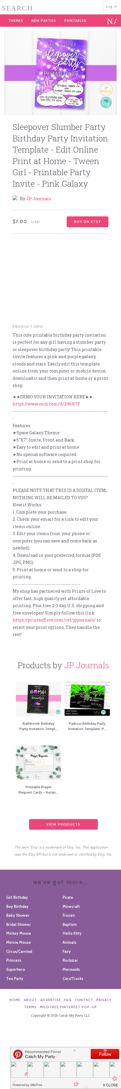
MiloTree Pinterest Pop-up (68, 1007)
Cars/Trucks (73, 978)
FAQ (68, 1000)
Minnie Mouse (18, 942)
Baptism (70, 924)
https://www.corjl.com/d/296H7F (46, 404)
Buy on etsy (87, 221)
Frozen (69, 915)
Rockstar (70, 960)
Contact (84, 1000)
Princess (13, 960)
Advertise (50, 1000)
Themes (16, 21)
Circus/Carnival (19, 951)
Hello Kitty (72, 933)
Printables (75, 21)
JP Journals (38, 198)
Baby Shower (17, 915)
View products (63, 824)
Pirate (68, 897)
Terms (30, 1007)
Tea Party (14, 978)
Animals (69, 942)
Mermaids (71, 969)
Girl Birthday (17, 897)
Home (15, 1000)
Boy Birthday (17, 906)
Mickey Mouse (18, 933)
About (30, 1000)
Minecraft (71, 906)
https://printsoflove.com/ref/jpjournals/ (54, 620)
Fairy (67, 951)
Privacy (104, 1000)
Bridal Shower (18, 924)
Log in (111, 6)
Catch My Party (60, 6)
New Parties (43, 21)
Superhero (15, 969)
